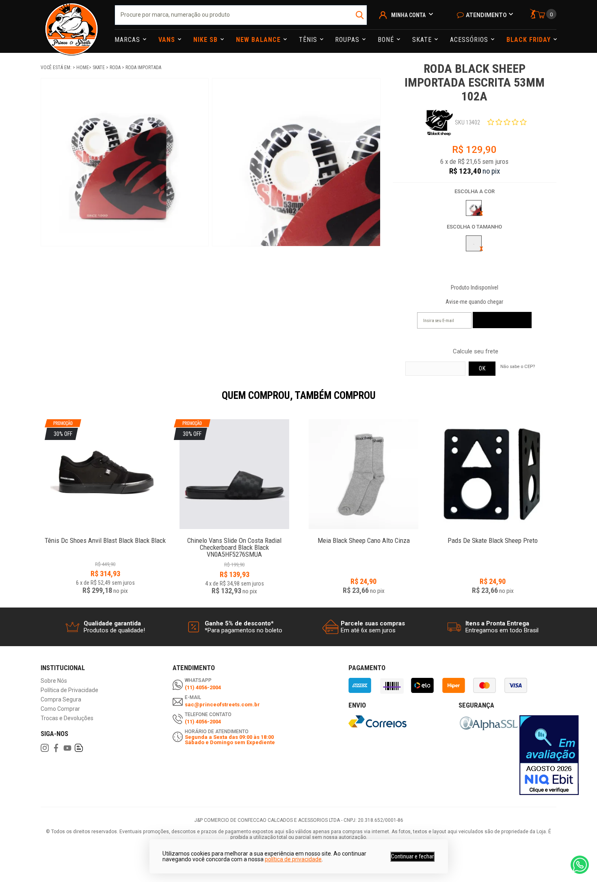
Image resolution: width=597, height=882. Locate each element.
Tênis (309, 40)
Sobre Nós (54, 681)
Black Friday (529, 40)
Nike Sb (206, 40)
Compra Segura (61, 700)
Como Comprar (60, 709)
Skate (423, 40)
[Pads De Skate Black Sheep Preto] (492, 474)
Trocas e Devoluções (67, 718)
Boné (387, 40)
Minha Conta (408, 15)
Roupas (348, 40)
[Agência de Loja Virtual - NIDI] (123, 858)
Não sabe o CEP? (517, 366)
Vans (167, 40)
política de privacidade (293, 859)
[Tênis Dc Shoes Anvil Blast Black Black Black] (105, 536)
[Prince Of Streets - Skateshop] (71, 26)
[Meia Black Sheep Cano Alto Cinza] (363, 474)
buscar (360, 15)
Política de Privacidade (69, 690)
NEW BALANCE (259, 40)
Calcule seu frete (475, 351)
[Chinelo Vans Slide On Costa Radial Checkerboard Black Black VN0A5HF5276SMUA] (234, 536)
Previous (36, 401)
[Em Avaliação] (549, 755)
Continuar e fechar (412, 856)
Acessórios (470, 40)
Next (560, 401)
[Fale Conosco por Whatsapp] (580, 865)
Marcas (128, 40)
